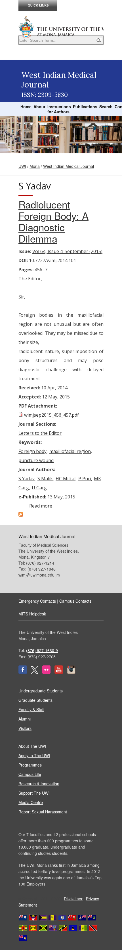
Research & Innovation (38, 783)
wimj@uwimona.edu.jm (39, 575)
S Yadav (26, 478)
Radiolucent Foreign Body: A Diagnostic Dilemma (53, 221)
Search (106, 106)
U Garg (39, 488)
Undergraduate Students (40, 691)
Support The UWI (34, 793)
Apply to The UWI (34, 755)
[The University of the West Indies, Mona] (61, 26)
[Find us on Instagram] (71, 672)
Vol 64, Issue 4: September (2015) (67, 251)
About (39, 106)
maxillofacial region (70, 451)
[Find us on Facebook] (22, 672)
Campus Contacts (75, 601)
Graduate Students (35, 700)
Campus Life (29, 774)
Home (25, 106)
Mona (35, 166)
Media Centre (30, 802)
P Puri (84, 478)
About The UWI (32, 746)
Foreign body (32, 451)
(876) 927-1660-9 (42, 650)
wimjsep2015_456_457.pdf (51, 415)
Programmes (30, 765)
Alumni (24, 719)
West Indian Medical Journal (68, 166)
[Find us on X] (34, 672)
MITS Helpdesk (32, 614)
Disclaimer (73, 898)
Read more (40, 506)
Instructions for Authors (59, 109)
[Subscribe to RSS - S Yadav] (20, 515)
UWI (22, 166)
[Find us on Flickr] (46, 672)
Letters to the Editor (40, 433)
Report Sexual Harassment (42, 812)
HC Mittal (65, 478)
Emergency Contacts (37, 601)
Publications (85, 106)
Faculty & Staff (31, 709)
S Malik (45, 478)
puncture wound (36, 460)
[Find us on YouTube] (58, 672)
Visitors (24, 728)
